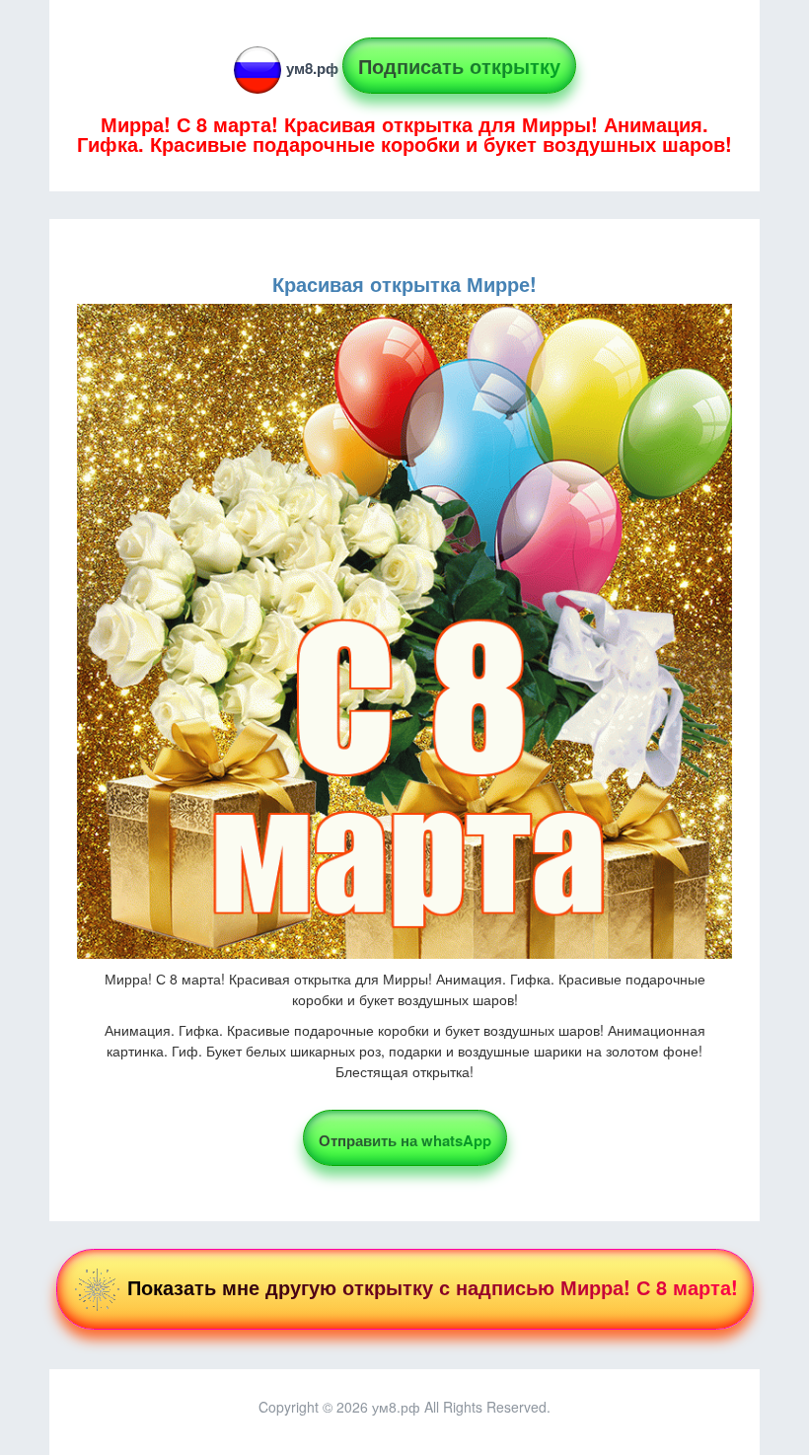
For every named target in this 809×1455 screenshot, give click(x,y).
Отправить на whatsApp (405, 1140)
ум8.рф (312, 68)
